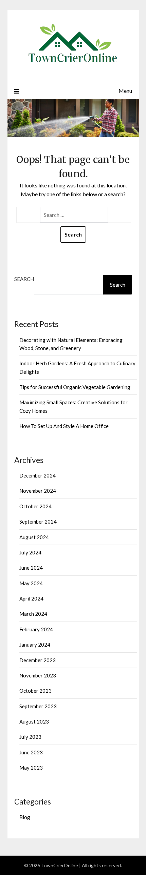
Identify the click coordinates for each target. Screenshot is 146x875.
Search (24, 279)
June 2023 (31, 752)
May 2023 (31, 768)
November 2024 (37, 491)
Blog (24, 817)
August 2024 (34, 537)
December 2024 (37, 475)
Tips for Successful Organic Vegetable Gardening (74, 387)
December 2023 (37, 660)
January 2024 (34, 645)
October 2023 (35, 691)
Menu (125, 90)
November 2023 (37, 675)
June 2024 (31, 568)
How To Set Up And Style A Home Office (64, 426)
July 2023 (30, 737)
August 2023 (34, 721)
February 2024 (36, 629)
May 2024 (31, 583)
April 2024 (31, 598)
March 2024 (33, 614)
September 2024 (38, 521)
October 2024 (35, 506)
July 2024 (30, 552)
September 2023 (38, 706)
